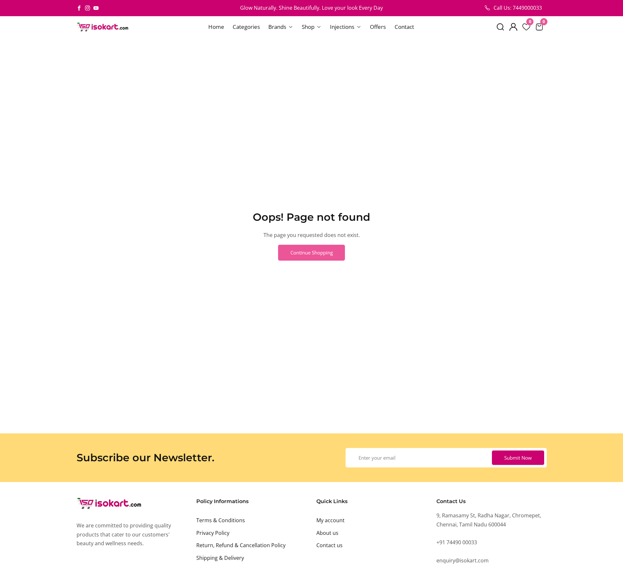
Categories (246, 26)
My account (330, 520)
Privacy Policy (212, 532)
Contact (404, 26)
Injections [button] (343, 26)
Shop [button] (309, 26)
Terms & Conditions (220, 520)
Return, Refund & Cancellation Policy (241, 545)
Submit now (518, 457)
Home (216, 26)
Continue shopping (311, 252)
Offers (378, 26)
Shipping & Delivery (220, 557)
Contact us (329, 545)
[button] (500, 26)
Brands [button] (277, 26)
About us (327, 532)
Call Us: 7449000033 (518, 7)
